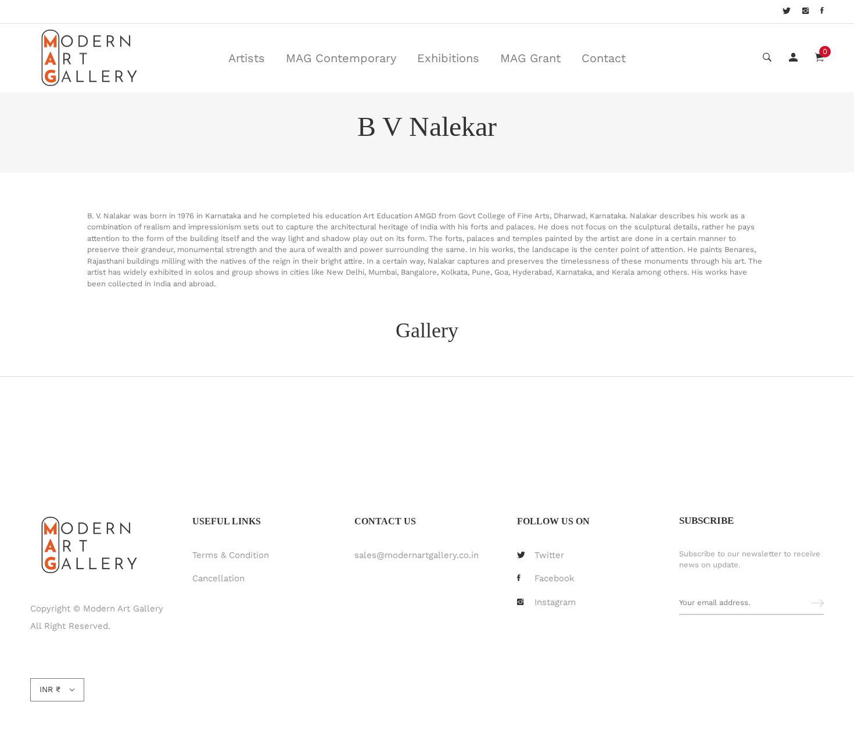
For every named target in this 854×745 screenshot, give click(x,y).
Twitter (549, 555)
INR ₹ (50, 689)
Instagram (555, 602)
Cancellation (218, 578)
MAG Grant (530, 58)
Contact (604, 58)
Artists (246, 58)
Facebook (554, 578)
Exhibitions (448, 58)
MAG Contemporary (341, 58)
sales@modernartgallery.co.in (416, 555)
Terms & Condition (230, 555)
